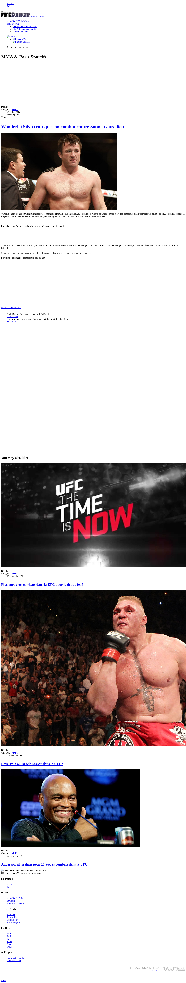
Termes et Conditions (16, 958)
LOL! (9, 933)
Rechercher (12, 47)
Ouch (9, 946)
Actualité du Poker (15, 898)
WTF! (10, 939)
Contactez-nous (14, 960)
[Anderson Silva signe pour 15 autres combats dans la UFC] (70, 845)
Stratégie (11, 901)
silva (19, 307)
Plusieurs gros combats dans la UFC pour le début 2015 (42, 584)
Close (3, 980)
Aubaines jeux (13, 922)
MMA (15, 109)
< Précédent (12, 316)
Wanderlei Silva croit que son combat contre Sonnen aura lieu (62, 126)
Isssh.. (10, 936)
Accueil (10, 3)
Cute (9, 944)
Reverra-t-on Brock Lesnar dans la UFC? (32, 764)
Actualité (11, 914)
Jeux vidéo (12, 917)
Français (27, 39)
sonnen (13, 307)
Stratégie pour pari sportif (24, 29)
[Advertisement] (88, 83)
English (26, 42)
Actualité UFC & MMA (18, 21)
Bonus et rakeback (15, 903)
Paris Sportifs (13, 24)
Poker (9, 6)
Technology (12, 920)
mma (7, 307)
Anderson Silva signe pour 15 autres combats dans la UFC (44, 864)
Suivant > (11, 321)
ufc (3, 307)
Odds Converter (20, 31)
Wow (9, 941)
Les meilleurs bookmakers (25, 26)
